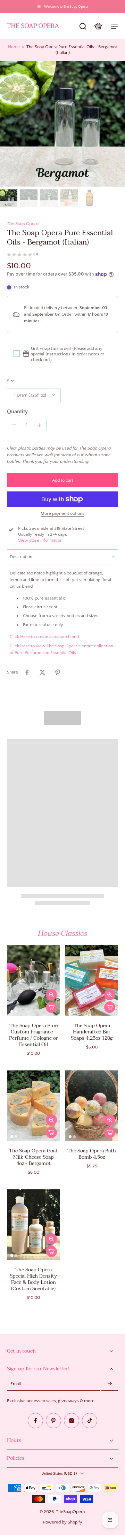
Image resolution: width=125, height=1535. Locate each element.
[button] (62, 480)
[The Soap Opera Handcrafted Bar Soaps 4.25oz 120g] (91, 980)
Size (11, 380)
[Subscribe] (109, 1384)
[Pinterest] (53, 1421)
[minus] (14, 425)
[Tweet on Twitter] (42, 672)
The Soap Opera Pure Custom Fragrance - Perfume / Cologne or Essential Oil (33, 1035)
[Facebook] (35, 1421)
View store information (40, 540)
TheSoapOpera (70, 1512)
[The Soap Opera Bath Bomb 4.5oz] (91, 1105)
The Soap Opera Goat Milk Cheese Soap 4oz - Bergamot (33, 1157)
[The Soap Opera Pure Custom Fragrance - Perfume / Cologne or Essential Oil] (33, 980)
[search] (82, 26)
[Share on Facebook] (27, 672)
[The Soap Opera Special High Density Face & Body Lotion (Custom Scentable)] (33, 1224)
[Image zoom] (62, 124)
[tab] (11, 1011)
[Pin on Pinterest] (57, 672)
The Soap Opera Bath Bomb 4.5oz (91, 1153)
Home (14, 46)
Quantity (17, 411)
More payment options (62, 513)
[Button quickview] (51, 994)
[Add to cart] (51, 1007)
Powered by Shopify (62, 1522)
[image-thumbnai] (8, 198)
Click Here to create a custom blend (44, 636)
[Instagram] (71, 1421)
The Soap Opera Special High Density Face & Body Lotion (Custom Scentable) (33, 1279)
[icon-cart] (98, 26)
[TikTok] (89, 1421)
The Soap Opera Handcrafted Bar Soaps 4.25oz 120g (91, 1032)
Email (15, 1384)
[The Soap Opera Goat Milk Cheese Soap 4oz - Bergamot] (33, 1105)
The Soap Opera (23, 223)
